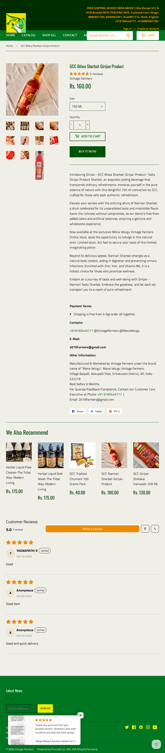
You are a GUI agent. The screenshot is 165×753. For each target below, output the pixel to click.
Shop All (49, 35)
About (89, 35)
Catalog (29, 35)
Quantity (75, 117)
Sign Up (45, 708)
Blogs (9, 698)
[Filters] (145, 529)
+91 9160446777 (109, 394)
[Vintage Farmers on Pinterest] (141, 727)
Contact (70, 35)
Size (72, 98)
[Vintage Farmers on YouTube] (155, 727)
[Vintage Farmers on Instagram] (148, 727)
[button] (80, 73)
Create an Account (148, 29)
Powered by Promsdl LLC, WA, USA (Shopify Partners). (67, 749)
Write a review (92, 528)
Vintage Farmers (24, 749)
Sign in (127, 29)
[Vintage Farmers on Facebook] (134, 727)
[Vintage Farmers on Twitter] (127, 727)
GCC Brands (110, 35)
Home (10, 35)
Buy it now (87, 152)
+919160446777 (81, 330)
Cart (151, 35)
